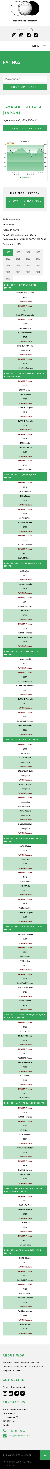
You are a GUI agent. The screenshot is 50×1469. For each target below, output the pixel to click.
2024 (28, 252)
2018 (8, 265)
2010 (8, 279)
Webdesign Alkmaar (20, 1455)
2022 (8, 259)
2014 (8, 272)
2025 (18, 252)
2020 (28, 259)
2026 (8, 252)
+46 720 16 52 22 (17, 1431)
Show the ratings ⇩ (25, 202)
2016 (28, 265)
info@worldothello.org (19, 1435)
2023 (38, 252)
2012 (28, 272)
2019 (38, 259)
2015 (38, 265)
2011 (38, 272)
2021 (18, 259)
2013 (18, 272)
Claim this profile (25, 128)
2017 (18, 265)
